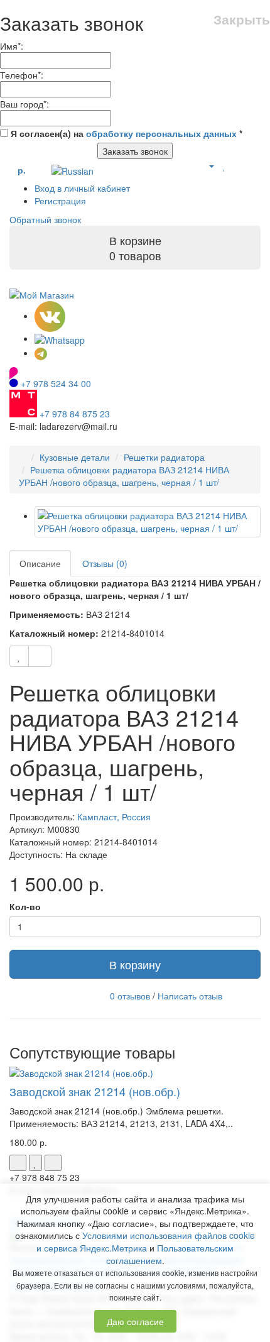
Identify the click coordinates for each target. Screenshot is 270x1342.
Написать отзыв (190, 995)
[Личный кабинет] (206, 165)
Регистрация (60, 200)
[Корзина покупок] (238, 165)
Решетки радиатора (164, 457)
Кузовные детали (75, 457)
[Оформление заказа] (254, 165)
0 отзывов (130, 995)
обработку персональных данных (161, 133)
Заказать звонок (135, 151)
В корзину (135, 964)
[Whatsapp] (60, 338)
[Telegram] (41, 352)
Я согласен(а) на (125, 133)
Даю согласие (135, 1321)
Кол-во (25, 906)
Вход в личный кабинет (82, 188)
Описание (40, 563)
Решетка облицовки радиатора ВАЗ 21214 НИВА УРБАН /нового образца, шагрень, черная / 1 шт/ (124, 475)
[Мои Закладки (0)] (224, 165)
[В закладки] (19, 656)
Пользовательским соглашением (170, 1254)
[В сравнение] (39, 656)
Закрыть (241, 19)
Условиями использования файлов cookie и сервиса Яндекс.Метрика (145, 1241)
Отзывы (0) (104, 563)
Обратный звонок (45, 219)
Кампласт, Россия (114, 816)
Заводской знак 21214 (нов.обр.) (94, 1091)
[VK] (50, 315)
